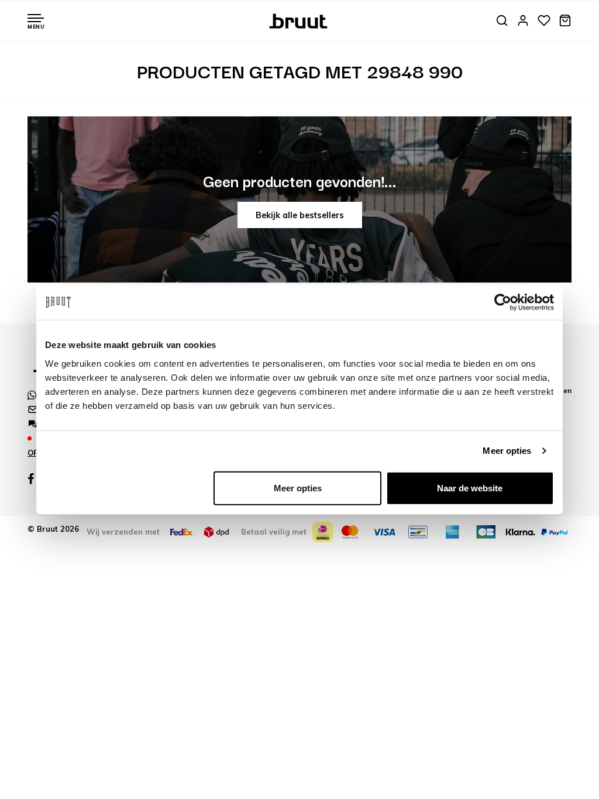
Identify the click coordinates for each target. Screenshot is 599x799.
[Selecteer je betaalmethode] (322, 532)
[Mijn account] (523, 21)
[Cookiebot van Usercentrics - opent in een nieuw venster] (503, 302)
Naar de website (469, 488)
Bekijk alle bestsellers (300, 215)
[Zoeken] (501, 21)
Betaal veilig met (274, 531)
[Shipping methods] (182, 532)
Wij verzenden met (123, 531)
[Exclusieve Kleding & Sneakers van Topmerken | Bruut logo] (300, 20)
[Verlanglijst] (544, 21)
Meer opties (507, 451)
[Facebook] (30, 479)
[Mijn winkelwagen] (565, 21)
